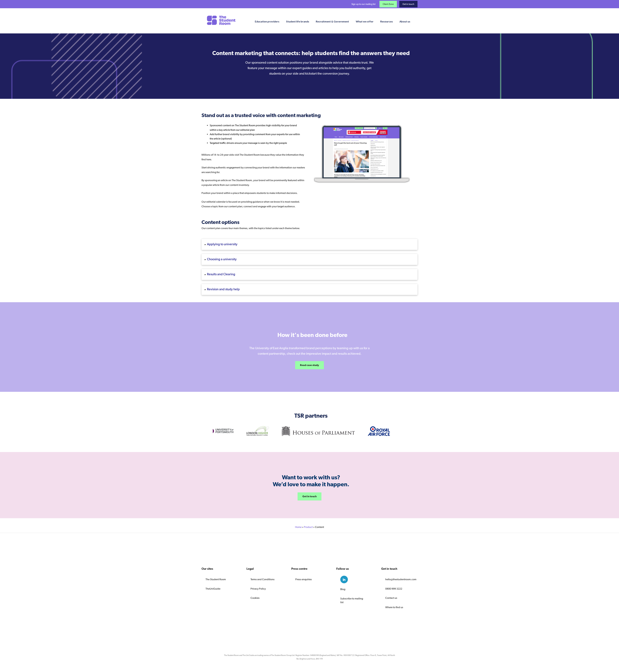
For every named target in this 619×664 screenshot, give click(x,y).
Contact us (391, 597)
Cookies (255, 597)
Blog (342, 589)
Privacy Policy (258, 588)
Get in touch (408, 4)
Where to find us (394, 607)
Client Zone (388, 4)
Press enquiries (303, 579)
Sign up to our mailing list (363, 4)
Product (308, 527)
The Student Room (216, 579)
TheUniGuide (213, 588)
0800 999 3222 (393, 588)
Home (298, 527)
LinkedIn (344, 579)
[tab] (309, 244)
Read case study (309, 365)
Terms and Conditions (263, 579)
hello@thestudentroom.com (399, 579)
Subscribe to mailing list (351, 600)
